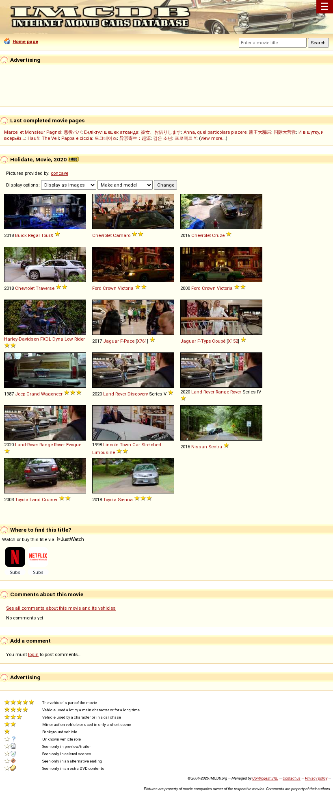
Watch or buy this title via (29, 539)
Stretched (151, 445)
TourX (47, 235)
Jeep (20, 394)
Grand (33, 394)
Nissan (199, 447)
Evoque (73, 445)
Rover (235, 392)
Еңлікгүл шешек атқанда (111, 132)
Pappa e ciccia (76, 138)
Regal (34, 235)
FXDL (45, 339)
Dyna (57, 339)
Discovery (138, 394)
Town (125, 445)
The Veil (50, 138)
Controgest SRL (265, 778)
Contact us (292, 778)
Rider (79, 339)
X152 (233, 341)
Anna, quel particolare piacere (215, 132)
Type (206, 341)
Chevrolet (102, 235)
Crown (110, 288)
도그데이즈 (106, 138)
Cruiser (50, 499)
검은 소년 (162, 138)
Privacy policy (316, 778)
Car (136, 445)
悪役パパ (73, 132)
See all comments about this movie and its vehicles (61, 608)
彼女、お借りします (161, 132)
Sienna (125, 499)
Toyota (21, 499)
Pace (129, 341)
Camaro (121, 235)
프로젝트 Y (186, 138)
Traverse (45, 288)
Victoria (126, 288)
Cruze (218, 235)
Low (69, 339)
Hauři (33, 138)
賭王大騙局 (260, 132)
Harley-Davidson (21, 339)
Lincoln (111, 445)
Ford (97, 288)
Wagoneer (52, 394)
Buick (21, 235)
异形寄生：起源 (135, 138)
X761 (142, 341)
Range (222, 392)
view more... (213, 138)
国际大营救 (285, 132)
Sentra (215, 447)
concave (59, 173)
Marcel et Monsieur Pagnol (32, 132)
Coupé (218, 341)
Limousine (103, 452)
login (33, 654)
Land (35, 499)
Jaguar (111, 341)
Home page (25, 41)
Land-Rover (114, 394)
